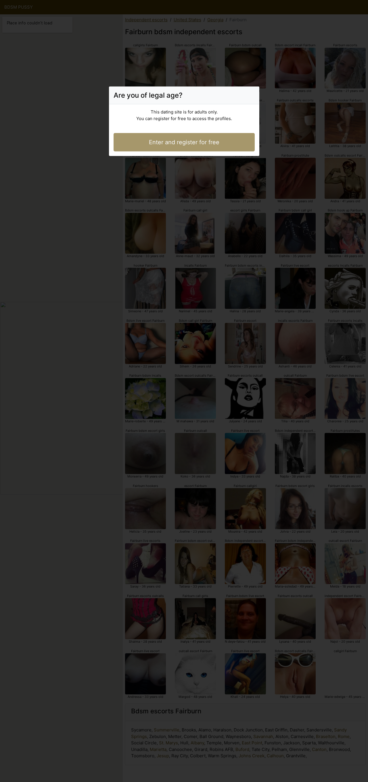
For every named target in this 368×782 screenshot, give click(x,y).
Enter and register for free (184, 142)
